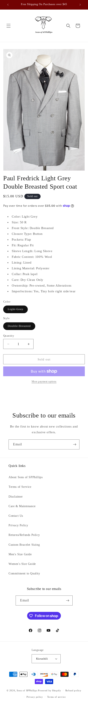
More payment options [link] (44, 381)
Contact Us (16, 515)
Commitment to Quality (24, 573)
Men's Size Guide (20, 554)
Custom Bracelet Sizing (24, 544)
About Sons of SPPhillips (26, 477)
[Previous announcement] (8, 4)
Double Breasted (21, 327)
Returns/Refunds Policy (24, 535)
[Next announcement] (80, 4)
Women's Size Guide (22, 563)
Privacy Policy (18, 525)
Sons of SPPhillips (27, 690)
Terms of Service (20, 486)
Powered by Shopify (49, 690)
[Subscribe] (74, 444)
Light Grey (18, 310)
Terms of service (56, 697)
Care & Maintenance (22, 506)
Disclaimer (16, 496)
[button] (8, 25)
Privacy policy (34, 697)
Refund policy (73, 690)
